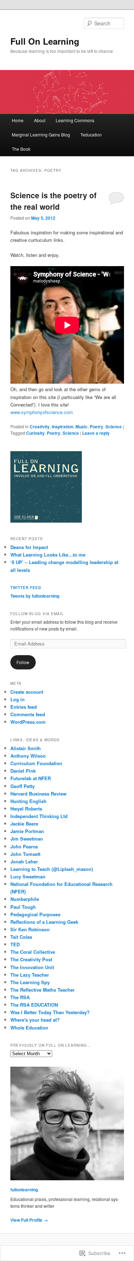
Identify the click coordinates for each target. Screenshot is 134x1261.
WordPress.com (28, 721)
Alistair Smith (25, 748)
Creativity (40, 426)
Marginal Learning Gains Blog (41, 134)
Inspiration (62, 426)
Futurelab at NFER (30, 778)
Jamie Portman (27, 831)
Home (18, 120)
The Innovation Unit (32, 967)
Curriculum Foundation (36, 763)
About (39, 120)
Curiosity (35, 433)
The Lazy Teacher (29, 974)
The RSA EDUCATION (34, 1004)
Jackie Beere (24, 823)
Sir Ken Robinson (30, 929)
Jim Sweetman (26, 838)
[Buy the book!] (46, 521)
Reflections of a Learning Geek (44, 921)
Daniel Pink (23, 770)
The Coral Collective (32, 951)
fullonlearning (24, 1189)
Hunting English (28, 801)
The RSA (20, 997)
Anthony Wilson (28, 755)
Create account (26, 691)
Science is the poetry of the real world (53, 201)
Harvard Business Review (38, 793)
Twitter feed (25, 587)
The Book (21, 149)
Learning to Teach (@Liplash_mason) (51, 869)
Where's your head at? (35, 1019)
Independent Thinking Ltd (39, 816)
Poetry (96, 426)
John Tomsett (25, 854)
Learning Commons (75, 120)
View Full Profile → (29, 1220)
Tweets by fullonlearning (34, 596)
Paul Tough (23, 906)
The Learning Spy (30, 982)
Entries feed (23, 706)
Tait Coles (21, 936)
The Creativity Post (31, 959)
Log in (17, 699)
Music (81, 426)
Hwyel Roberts (26, 808)
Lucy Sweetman (27, 876)
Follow (22, 662)
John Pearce (24, 846)
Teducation (91, 134)
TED (15, 944)
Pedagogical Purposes (35, 914)
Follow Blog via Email (37, 613)
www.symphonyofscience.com (42, 412)
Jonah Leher (24, 861)
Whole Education (29, 1027)
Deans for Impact (29, 547)
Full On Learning (44, 41)
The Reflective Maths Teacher (42, 989)
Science (113, 426)
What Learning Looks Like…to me (47, 554)
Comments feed (27, 714)
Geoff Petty (22, 786)
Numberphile (24, 899)
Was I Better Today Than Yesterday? (50, 1012)
